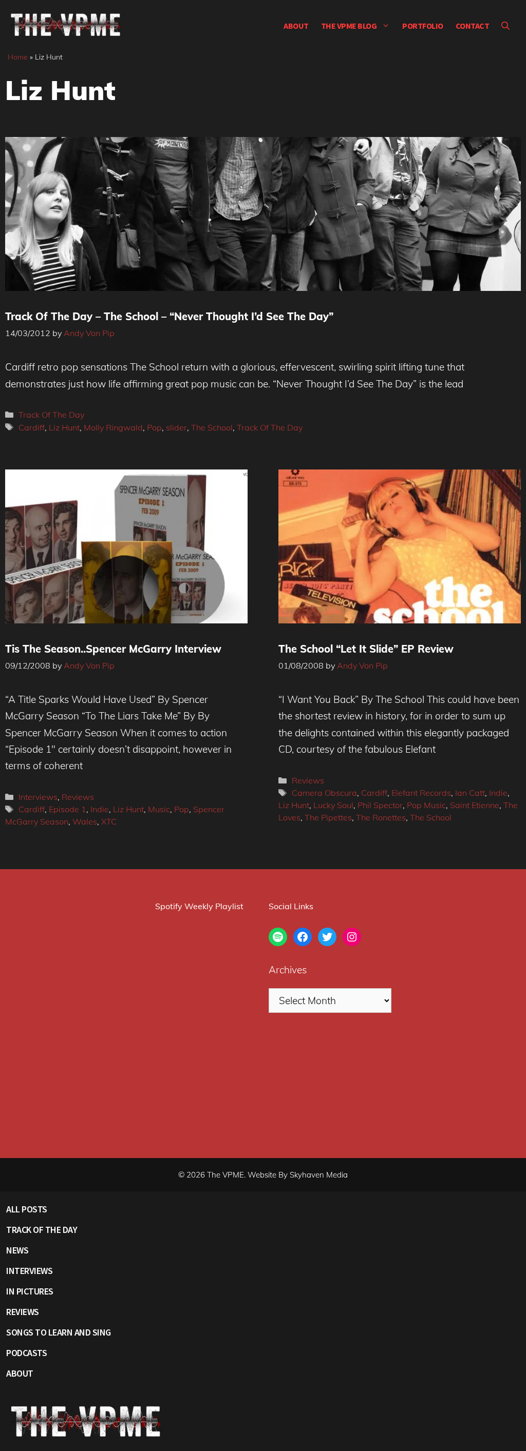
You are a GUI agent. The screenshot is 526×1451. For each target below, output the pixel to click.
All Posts (26, 1209)
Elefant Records (421, 793)
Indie (99, 809)
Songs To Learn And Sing (58, 1332)
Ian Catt (470, 793)
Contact (473, 26)
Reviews (78, 797)
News (17, 1250)
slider (176, 427)
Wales (84, 821)
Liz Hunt (64, 427)
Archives (288, 970)
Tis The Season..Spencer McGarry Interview (113, 648)
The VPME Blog (349, 26)
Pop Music (426, 805)
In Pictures (29, 1291)
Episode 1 (67, 809)
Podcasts (26, 1353)
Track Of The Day (51, 414)
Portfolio (422, 26)
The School (212, 427)
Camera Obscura (324, 793)
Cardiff (31, 427)
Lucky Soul (333, 805)
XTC (109, 821)
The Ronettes (381, 817)
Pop (154, 427)
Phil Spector (380, 805)
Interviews (38, 797)
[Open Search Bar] (505, 25)
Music (159, 809)
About (296, 26)
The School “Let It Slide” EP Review (366, 648)
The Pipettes (328, 817)
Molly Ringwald (113, 427)
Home (18, 57)
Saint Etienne (474, 805)
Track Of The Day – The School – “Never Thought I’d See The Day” (169, 316)
